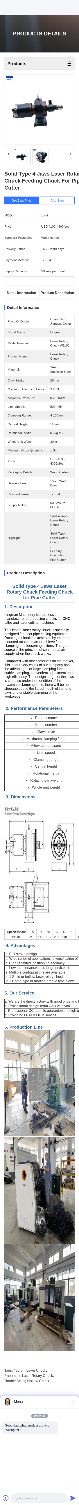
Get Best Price (22, 200)
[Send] (72, 1498)
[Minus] (72, 1401)
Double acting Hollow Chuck (26, 1381)
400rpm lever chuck (30, 1370)
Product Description (57, 293)
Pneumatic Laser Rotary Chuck (28, 1376)
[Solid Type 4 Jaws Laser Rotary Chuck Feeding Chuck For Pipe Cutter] (39, 110)
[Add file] (6, 1498)
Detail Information (21, 293)
